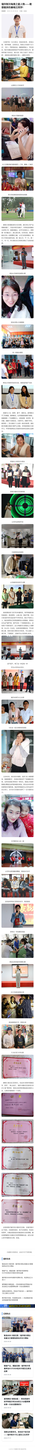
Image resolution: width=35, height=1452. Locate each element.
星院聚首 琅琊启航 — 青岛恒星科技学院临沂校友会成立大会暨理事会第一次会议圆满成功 (17, 1285)
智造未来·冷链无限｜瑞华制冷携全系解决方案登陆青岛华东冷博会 (17, 1265)
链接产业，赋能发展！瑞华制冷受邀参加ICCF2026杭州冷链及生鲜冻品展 (15, 1272)
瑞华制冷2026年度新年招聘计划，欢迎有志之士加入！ (17, 1278)
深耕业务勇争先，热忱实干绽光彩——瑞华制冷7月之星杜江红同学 (17, 1292)
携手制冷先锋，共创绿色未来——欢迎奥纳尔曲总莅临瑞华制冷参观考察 (17, 1299)
